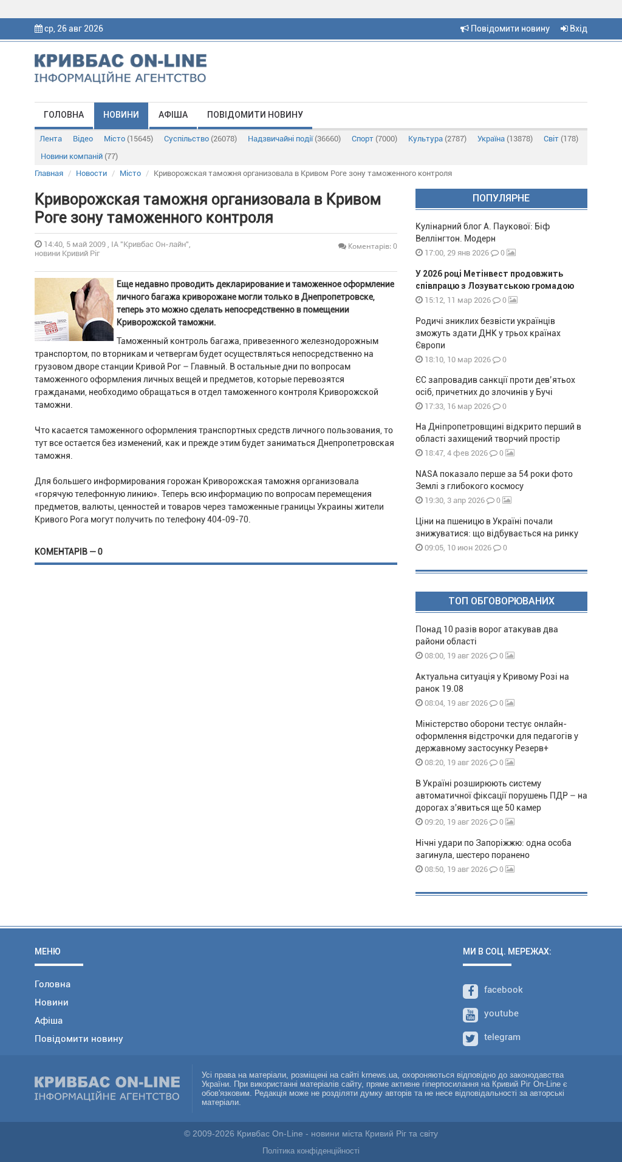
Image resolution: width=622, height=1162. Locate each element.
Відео (83, 138)
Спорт (374, 138)
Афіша (173, 115)
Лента (50, 138)
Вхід (577, 28)
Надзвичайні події (294, 138)
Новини (121, 115)
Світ (561, 138)
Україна (505, 138)
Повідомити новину (509, 28)
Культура (437, 138)
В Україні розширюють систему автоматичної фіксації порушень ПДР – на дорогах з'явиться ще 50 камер (501, 795)
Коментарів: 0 (371, 246)
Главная (49, 173)
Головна (64, 115)
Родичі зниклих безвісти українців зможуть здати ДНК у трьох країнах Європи (488, 333)
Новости (91, 173)
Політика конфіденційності (311, 1150)
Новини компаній (79, 156)
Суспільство (200, 138)
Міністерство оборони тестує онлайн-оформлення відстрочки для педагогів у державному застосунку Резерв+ (496, 736)
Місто (128, 138)
